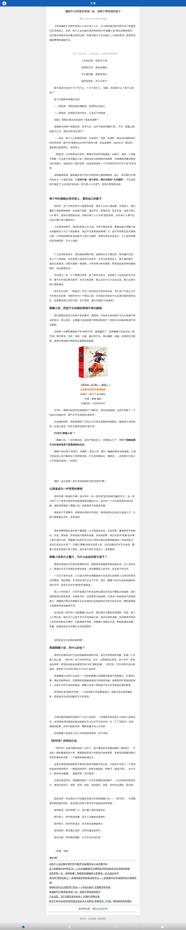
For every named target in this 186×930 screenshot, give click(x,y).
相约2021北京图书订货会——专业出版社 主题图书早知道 (80, 887)
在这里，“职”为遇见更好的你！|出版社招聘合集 (74, 896)
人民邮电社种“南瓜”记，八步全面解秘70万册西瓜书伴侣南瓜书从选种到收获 (89, 868)
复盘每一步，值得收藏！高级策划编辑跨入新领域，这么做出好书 (84, 873)
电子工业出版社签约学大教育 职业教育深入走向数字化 (78, 864)
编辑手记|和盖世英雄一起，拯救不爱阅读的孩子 (75, 892)
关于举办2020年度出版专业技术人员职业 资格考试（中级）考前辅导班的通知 (90, 901)
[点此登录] (102, 909)
